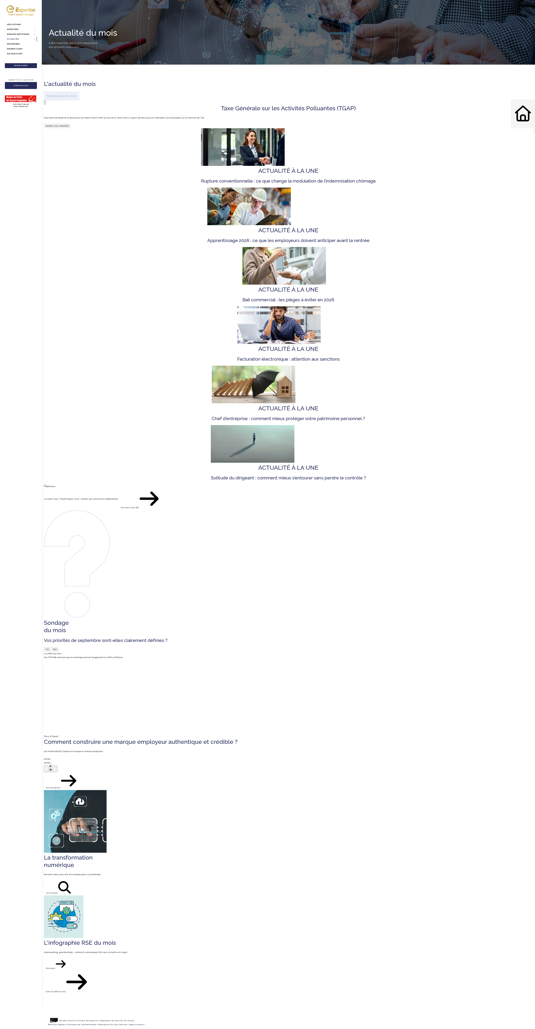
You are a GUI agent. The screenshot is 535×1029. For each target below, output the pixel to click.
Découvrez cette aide (130, 507)
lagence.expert (137, 1025)
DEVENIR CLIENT (15, 49)
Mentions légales (57, 1025)
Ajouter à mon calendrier (57, 126)
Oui (47, 649)
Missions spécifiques (18, 34)
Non (55, 649)
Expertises (12, 29)
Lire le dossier (52, 893)
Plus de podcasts (53, 787)
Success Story (15, 54)
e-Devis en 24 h (21, 85)
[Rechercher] (45, 103)
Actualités (13, 39)
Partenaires (13, 44)
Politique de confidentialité (82, 1025)
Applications (14, 24)
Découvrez (51, 968)
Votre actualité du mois (56, 991)
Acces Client (21, 66)
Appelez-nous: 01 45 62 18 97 (20, 80)
